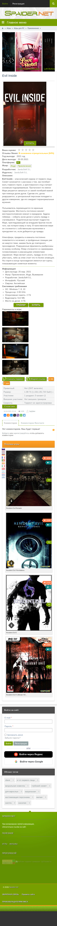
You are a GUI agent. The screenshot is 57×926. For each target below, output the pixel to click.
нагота (8, 803)
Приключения (24, 166)
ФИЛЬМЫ (14, 844)
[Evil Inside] (29, 114)
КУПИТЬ (30, 143)
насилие (22, 803)
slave (7, 780)
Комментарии (10, 423)
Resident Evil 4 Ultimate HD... (16, 695)
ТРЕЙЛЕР (21, 305)
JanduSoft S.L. (24, 169)
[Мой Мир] (11, 415)
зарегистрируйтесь (21, 433)
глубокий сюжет (39, 786)
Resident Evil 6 (11, 632)
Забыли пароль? (12, 738)
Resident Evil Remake (14, 508)
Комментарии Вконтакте (32, 423)
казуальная (30, 791)
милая (39, 797)
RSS (53, 430)
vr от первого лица (26, 780)
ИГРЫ (4, 844)
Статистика (9, 406)
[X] (14, 415)
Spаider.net (13, 887)
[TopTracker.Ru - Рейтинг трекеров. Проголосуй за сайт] (8, 862)
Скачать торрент (15, 379)
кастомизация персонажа (17, 797)
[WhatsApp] (21, 415)
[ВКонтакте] (5, 415)
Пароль (8, 726)
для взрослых (11, 791)
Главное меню (15, 22)
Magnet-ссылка (38, 379)
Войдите (5, 433)
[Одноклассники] (8, 415)
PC (18, 163)
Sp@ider (32, 411)
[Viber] (18, 415)
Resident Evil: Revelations (15, 570)
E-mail (7, 717)
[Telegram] (24, 415)
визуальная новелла (15, 786)
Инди (13, 166)
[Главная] (2, 28)
